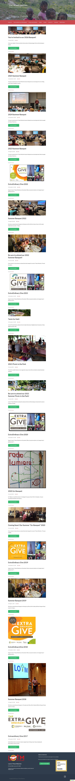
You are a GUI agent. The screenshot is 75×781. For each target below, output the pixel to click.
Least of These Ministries (18, 5)
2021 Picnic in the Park (17, 364)
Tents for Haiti (13, 319)
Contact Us (50, 22)
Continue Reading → (13, 48)
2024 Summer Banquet (17, 114)
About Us (10, 22)
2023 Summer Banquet (17, 149)
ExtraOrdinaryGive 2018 (18, 647)
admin (17, 40)
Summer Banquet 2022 (17, 218)
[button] (44, 763)
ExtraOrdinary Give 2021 (18, 293)
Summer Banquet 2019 (17, 601)
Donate (45, 22)
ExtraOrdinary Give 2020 (18, 434)
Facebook (56, 22)
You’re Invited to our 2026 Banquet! (20, 22)
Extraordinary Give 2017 (18, 736)
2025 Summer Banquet (17, 76)
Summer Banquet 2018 (17, 699)
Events (13, 51)
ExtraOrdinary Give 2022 (18, 184)
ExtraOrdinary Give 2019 (18, 562)
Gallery (40, 22)
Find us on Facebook (65, 776)
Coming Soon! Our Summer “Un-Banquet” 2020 (26, 525)
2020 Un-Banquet (15, 491)
